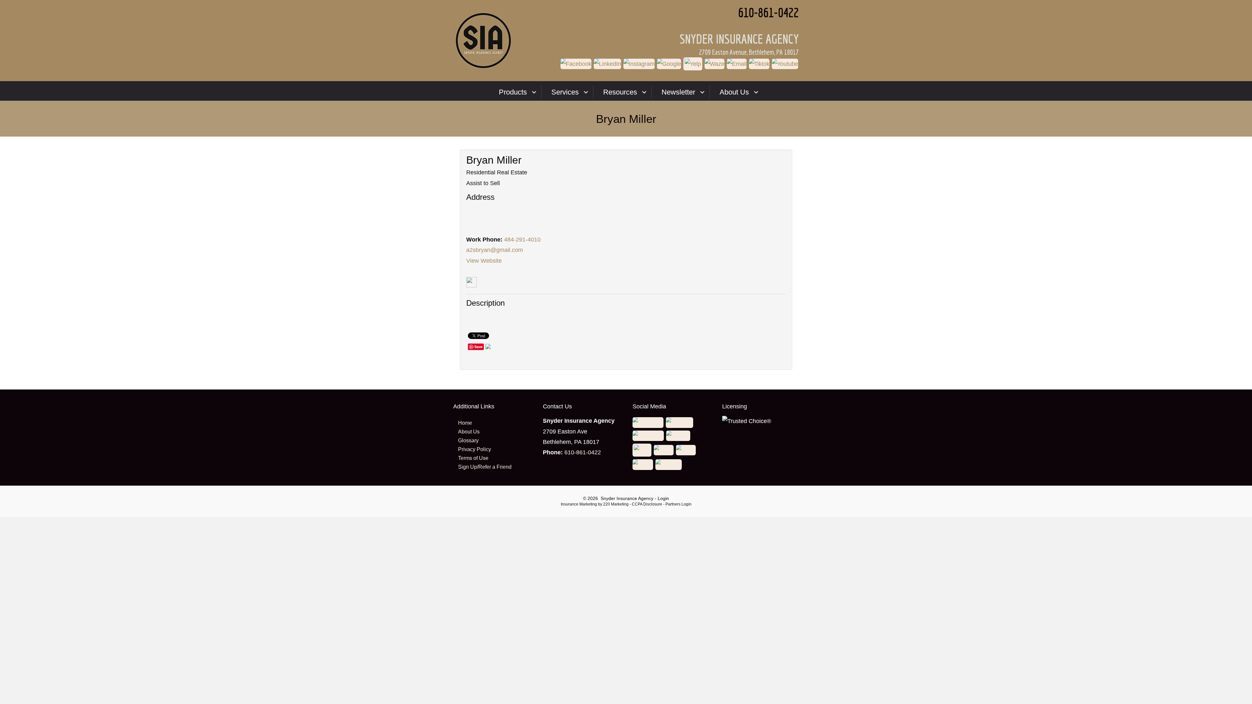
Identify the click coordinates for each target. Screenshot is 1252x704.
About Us (734, 92)
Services (565, 92)
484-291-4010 (522, 239)
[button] (576, 65)
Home (465, 423)
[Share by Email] (488, 347)
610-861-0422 (582, 452)
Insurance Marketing (579, 504)
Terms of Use (473, 458)
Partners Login (678, 504)
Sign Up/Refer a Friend (485, 467)
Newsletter (678, 92)
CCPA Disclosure (647, 504)
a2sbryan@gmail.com (494, 250)
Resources (620, 92)
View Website (484, 260)
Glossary (468, 440)
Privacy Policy (474, 449)
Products (513, 92)
